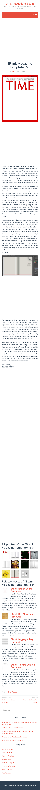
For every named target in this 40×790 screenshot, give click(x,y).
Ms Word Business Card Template (30, 700)
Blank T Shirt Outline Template (23, 666)
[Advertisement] (20, 39)
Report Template (7, 769)
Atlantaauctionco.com (20, 4)
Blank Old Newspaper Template (23, 615)
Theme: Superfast (31, 785)
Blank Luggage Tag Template (22, 641)
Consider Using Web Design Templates (14, 737)
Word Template (6, 773)
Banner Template (7, 749)
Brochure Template (8, 756)
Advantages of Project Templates (12, 740)
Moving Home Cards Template (8, 700)
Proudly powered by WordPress (13, 785)
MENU (35, 15)
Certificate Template (8, 763)
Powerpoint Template (8, 766)
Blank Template (13, 692)
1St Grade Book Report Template (12, 728)
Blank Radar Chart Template (21, 590)
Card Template (6, 759)
